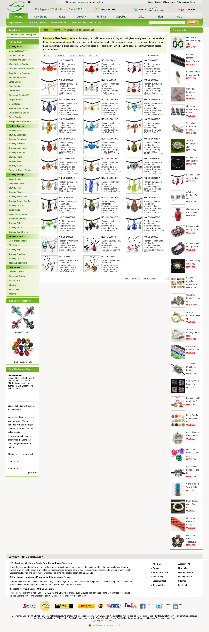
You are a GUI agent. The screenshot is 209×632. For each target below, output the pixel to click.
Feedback (182, 585)
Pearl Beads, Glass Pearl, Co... (192, 504)
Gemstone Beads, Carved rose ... (193, 452)
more (31, 472)
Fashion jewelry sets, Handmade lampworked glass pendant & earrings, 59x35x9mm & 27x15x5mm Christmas (111, 70)
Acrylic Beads (15, 99)
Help (193, 2)
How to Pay (183, 568)
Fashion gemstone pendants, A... (192, 281)
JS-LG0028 (110, 80)
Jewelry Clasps (16, 192)
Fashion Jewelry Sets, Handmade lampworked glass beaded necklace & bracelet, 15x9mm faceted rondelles (68, 246)
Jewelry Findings (16, 174)
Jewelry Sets (15, 161)
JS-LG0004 (110, 237)
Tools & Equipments (18, 263)
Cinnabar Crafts (16, 272)
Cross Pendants (22, 332)
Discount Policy (185, 572)
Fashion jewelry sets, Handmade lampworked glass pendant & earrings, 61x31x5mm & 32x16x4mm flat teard (68, 109)
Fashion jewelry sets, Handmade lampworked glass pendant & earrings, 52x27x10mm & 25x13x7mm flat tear (110, 109)
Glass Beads (15, 82)
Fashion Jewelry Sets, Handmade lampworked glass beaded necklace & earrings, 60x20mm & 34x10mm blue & (68, 266)
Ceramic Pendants (58, 22)
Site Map (182, 581)
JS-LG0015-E (154, 158)
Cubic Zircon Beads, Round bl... (192, 470)
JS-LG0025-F (111, 99)
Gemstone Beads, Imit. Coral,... (191, 521)
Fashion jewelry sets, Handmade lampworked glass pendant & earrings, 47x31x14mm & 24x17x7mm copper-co (69, 168)
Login (150, 2)
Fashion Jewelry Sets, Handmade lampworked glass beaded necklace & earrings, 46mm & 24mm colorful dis (111, 266)
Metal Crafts (14, 280)
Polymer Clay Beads (18, 108)
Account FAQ (184, 564)
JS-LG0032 (68, 60)
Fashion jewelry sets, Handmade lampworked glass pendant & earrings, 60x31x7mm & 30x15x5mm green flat (154, 148)
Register (159, 2)
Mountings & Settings (19, 214)
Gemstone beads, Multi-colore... (192, 92)
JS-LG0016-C (111, 158)
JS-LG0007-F (111, 217)
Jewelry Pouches (78, 22)
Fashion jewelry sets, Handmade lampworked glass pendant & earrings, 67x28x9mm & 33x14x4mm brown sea (69, 129)
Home (45, 30)
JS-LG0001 (110, 256)
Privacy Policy (185, 577)
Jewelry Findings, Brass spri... (193, 315)
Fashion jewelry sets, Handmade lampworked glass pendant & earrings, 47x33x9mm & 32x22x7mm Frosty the (111, 89)
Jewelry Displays (17, 258)
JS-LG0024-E (154, 99)
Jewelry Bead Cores (18, 232)
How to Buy (158, 577)
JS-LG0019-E (111, 139)
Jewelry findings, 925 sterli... (192, 143)
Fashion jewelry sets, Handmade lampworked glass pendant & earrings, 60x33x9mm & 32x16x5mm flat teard (111, 207)
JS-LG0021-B (154, 119)
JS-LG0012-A (154, 178)
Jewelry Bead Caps (18, 197)
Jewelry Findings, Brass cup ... (193, 195)
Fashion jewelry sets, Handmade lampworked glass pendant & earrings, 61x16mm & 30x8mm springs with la (110, 188)
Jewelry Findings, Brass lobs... (193, 332)
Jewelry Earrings (17, 144)
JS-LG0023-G (69, 119)
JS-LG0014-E (69, 178)
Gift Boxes (14, 245)
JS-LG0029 (68, 80)
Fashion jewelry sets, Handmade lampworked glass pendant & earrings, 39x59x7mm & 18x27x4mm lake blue (111, 129)
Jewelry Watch (16, 166)
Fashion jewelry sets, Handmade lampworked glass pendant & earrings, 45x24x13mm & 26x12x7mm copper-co (69, 188)
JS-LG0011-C (69, 198)
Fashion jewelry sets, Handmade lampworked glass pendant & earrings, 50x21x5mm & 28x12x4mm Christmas (154, 70)
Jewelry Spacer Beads (19, 201)
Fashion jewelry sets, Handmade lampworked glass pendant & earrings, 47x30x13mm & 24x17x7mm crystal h (110, 227)
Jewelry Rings (15, 157)
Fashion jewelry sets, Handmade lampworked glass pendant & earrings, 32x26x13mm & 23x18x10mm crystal (68, 227)
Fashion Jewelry (16, 126)
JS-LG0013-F (111, 178)
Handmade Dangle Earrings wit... (193, 40)
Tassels (12, 294)
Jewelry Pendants (17, 152)
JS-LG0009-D (154, 198)
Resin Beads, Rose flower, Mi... (192, 418)
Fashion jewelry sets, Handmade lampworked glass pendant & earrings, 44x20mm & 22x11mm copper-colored (111, 168)
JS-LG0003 (153, 237)
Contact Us (158, 568)
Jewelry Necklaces (18, 148)
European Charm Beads (20, 122)
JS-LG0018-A (154, 139)
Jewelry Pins (15, 188)
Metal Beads (14, 104)
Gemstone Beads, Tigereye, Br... (192, 538)
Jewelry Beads (16, 46)
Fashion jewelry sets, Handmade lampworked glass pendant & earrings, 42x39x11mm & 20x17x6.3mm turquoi (153, 168)
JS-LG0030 (153, 60)
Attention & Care (160, 572)
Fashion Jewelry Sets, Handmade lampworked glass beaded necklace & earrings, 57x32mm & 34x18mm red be (111, 246)
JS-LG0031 (110, 60)
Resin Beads (15, 117)
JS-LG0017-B (69, 158)
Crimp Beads (15, 179)
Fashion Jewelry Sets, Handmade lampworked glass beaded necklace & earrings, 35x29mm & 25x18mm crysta (153, 246)
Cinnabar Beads (16, 55)
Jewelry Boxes (16, 130)
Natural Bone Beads (18, 60)
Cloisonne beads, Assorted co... (193, 298)
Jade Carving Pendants (20, 73)
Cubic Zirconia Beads (19, 113)
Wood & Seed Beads (36, 22)
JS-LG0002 (68, 256)
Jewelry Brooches (17, 139)
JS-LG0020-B (69, 139)
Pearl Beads (14, 91)
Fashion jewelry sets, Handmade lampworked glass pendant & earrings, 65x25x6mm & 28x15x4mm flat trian (153, 188)
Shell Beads (14, 86)
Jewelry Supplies (17, 236)
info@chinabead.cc (110, 9)
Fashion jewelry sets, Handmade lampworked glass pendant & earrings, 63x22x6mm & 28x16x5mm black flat (68, 207)
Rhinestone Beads (17, 77)
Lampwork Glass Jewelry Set (22, 35)
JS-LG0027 (153, 80)
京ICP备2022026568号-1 (104, 621)
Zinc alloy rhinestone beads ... (191, 126)
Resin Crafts (15, 289)
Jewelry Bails (15, 223)
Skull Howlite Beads (23, 362)
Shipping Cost (183, 2)
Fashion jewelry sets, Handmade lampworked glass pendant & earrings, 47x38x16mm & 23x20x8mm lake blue (111, 148)
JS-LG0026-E (69, 99)
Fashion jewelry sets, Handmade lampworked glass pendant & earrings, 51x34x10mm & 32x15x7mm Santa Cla (154, 89)
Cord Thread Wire (17, 241)
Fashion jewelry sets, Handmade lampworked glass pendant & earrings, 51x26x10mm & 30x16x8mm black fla (68, 148)
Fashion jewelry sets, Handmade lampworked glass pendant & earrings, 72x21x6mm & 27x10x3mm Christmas (69, 89)
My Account (169, 2)
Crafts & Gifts (15, 267)
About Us (157, 564)
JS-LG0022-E (111, 119)
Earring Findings (16, 183)
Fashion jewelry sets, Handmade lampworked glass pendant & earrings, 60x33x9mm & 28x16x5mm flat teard (153, 207)
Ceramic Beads (16, 51)
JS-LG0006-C (154, 217)
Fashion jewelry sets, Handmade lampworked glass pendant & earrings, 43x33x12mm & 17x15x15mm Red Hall (69, 70)
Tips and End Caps (17, 219)
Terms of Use (159, 585)
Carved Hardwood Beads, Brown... (193, 57)
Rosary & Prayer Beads (20, 170)
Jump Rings (14, 210)
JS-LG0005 (68, 237)
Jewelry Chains (16, 205)
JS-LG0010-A (111, 198)
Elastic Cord (95, 22)
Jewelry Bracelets (17, 135)
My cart (142, 9)
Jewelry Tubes (15, 227)
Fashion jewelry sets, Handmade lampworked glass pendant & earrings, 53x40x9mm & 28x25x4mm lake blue (153, 109)
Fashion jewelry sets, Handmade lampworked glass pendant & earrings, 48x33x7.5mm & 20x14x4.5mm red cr (153, 129)
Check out (190, 9)
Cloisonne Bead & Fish (19, 69)
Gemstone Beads (17, 95)
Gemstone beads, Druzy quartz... (192, 109)
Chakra (12, 285)
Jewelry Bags (15, 250)
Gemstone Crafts (17, 276)
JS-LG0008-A (69, 217)
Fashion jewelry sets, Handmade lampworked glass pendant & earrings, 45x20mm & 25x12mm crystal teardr (154, 227)
